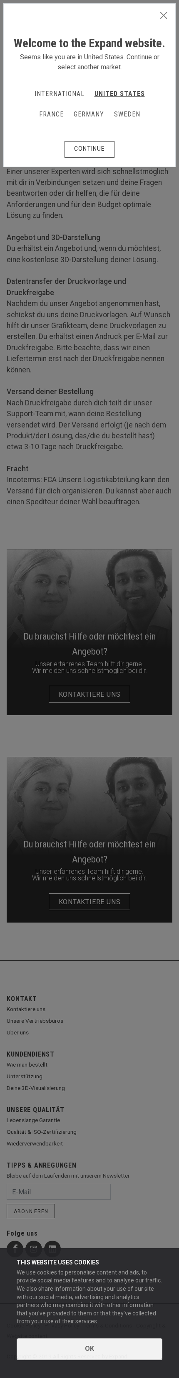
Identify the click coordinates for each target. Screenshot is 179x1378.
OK (89, 1349)
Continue (89, 148)
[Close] (163, 16)
